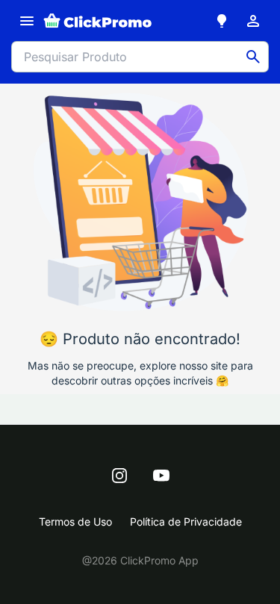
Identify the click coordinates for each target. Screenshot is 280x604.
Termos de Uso (75, 521)
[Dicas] (221, 20)
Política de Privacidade (186, 521)
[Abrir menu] (27, 21)
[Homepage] (98, 20)
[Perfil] (253, 21)
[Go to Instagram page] (119, 476)
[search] (253, 57)
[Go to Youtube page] (161, 476)
